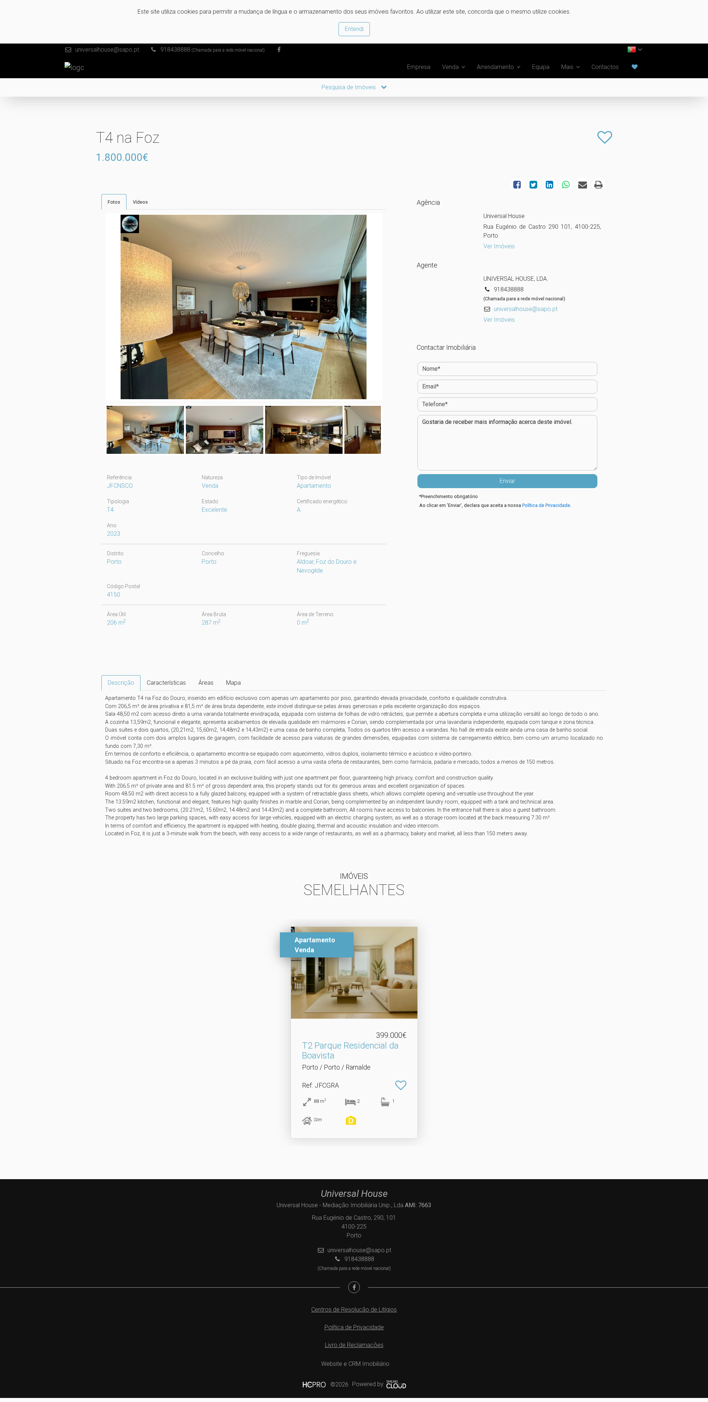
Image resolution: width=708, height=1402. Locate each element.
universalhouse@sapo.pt (107, 49)
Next (392, 309)
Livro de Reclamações (354, 1345)
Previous (95, 309)
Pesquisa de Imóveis (349, 87)
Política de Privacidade (546, 505)
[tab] (113, 202)
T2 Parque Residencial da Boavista (350, 1050)
